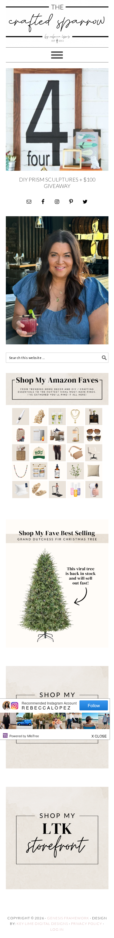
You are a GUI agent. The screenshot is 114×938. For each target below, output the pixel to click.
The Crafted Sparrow (57, 30)
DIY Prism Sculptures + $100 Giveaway (57, 182)
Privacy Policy (86, 923)
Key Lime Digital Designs (43, 923)
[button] (99, 734)
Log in (57, 929)
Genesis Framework (68, 918)
